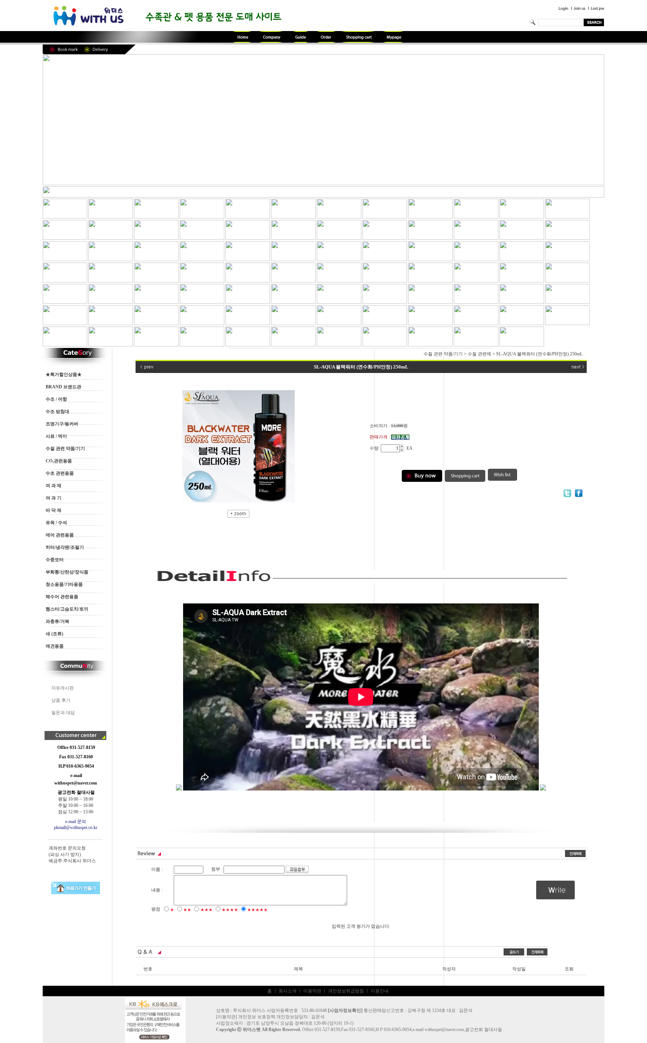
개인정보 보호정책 (256, 1016)
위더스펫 (252, 1029)
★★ (187, 909)
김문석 (318, 1016)
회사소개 (288, 991)
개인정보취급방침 (346, 991)
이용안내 (380, 991)
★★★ (206, 909)
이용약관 (312, 991)
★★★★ (230, 909)
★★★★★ (257, 909)
